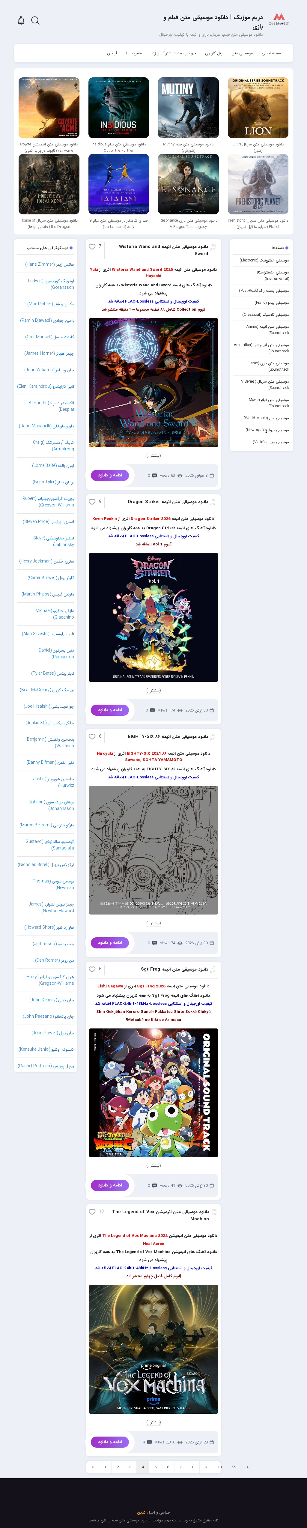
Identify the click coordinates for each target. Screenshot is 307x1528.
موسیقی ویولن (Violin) (271, 442)
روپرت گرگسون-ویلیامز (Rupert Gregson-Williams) (48, 502)
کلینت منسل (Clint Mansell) (49, 337)
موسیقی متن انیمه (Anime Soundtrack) (267, 330)
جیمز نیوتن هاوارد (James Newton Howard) (51, 907)
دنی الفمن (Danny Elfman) (50, 762)
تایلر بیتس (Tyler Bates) (52, 673)
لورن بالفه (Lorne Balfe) (53, 465)
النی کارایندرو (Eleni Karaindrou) (45, 386)
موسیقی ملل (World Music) (266, 418)
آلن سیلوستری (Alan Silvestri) (48, 634)
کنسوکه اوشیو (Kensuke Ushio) (46, 1049)
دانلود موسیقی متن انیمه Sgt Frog (174, 969)
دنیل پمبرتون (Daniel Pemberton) (56, 653)
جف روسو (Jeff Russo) (53, 944)
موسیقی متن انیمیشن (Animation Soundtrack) (261, 348)
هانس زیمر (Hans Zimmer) (49, 264)
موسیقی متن (242, 53)
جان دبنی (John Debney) (51, 1000)
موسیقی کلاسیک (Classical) (265, 315)
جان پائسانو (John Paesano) (48, 1016)
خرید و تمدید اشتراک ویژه (174, 53)
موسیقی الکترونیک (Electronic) (264, 260)
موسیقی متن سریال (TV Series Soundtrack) (264, 384)
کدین (141, 1512)
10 (219, 1467)
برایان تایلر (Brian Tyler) (53, 482)
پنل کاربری (213, 53)
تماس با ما (134, 53)
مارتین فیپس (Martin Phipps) (48, 594)
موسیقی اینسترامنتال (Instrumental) (272, 275)
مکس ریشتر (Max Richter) (50, 304)
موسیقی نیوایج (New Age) (267, 430)
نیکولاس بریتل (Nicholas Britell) (46, 864)
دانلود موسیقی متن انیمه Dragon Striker (168, 502)
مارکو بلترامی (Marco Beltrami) (46, 825)
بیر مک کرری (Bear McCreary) (47, 690)
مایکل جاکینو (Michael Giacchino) (55, 614)
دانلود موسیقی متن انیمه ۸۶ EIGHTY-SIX (168, 736)
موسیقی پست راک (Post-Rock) (264, 291)
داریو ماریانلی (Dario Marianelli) (46, 426)
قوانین (112, 53)
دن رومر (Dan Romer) (54, 960)
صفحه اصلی (272, 53)
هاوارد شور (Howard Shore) (49, 927)
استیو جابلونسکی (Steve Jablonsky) (53, 541)
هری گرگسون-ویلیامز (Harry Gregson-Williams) (50, 980)
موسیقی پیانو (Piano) (272, 303)
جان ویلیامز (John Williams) (49, 370)
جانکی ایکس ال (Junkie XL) (49, 723)
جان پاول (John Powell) (52, 1033)
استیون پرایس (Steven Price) (48, 521)
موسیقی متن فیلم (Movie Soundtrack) (269, 403)
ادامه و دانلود (110, 475)
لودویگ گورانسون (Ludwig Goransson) (51, 284)
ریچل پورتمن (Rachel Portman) (46, 1066)
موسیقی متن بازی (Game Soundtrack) (268, 366)
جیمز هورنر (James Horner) (49, 353)
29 (234, 1467)
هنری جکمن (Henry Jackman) (46, 561)
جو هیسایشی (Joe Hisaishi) (49, 706)
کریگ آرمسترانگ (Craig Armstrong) (53, 445)
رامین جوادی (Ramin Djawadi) (47, 320)
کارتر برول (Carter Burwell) (51, 577)
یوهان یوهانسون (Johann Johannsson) (51, 805)
